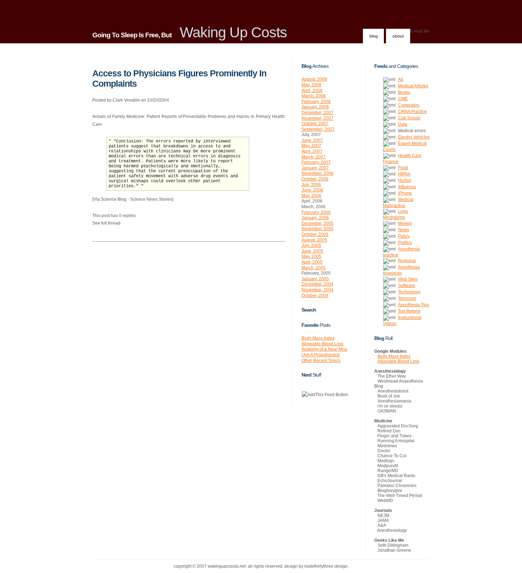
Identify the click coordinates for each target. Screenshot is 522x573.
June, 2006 (312, 190)
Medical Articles (413, 85)
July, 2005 (311, 245)
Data (402, 124)
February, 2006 (316, 212)
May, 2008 (311, 84)
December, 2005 (317, 223)
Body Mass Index (318, 338)
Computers (408, 105)
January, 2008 (315, 106)
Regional (407, 260)
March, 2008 (313, 95)
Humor (404, 180)
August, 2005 (314, 240)
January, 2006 (315, 217)
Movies (405, 223)
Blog (373, 36)
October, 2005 (314, 234)
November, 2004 (317, 289)
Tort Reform (409, 311)
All (400, 79)
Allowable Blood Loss (322, 343)
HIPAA (404, 174)
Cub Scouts (409, 117)
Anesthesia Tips (413, 304)
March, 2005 (313, 267)
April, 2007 (311, 151)
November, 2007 (317, 118)
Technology (409, 292)
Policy (404, 236)
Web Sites (408, 279)
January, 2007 (315, 168)
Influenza (407, 186)
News (403, 229)
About (398, 36)
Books (404, 92)
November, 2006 (317, 173)
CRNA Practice (412, 111)
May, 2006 (311, 195)
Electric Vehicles (414, 137)
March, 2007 (313, 157)
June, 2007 (312, 140)
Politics (405, 242)
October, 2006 (314, 179)
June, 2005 (312, 251)
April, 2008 (311, 90)
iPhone (405, 193)
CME (403, 98)
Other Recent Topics (321, 360)
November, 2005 (317, 228)
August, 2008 (314, 79)
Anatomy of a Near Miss (324, 349)
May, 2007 (311, 145)
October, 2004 (314, 295)
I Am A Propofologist (320, 354)
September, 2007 (318, 129)
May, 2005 (311, 256)
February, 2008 (316, 101)
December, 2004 (317, 284)
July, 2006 (311, 184)
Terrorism (407, 298)
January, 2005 (315, 278)
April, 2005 (311, 262)
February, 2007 (316, 162)
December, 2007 (317, 112)
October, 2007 (314, 123)
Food (403, 167)
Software (406, 285)
